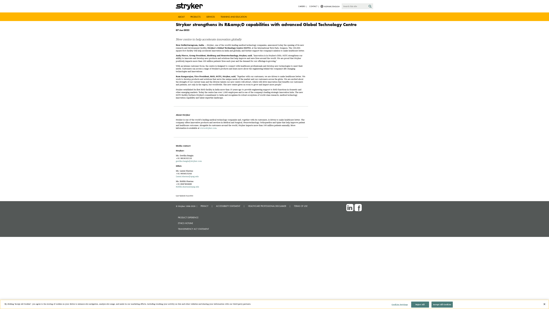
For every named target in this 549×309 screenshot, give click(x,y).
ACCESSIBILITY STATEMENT (228, 206)
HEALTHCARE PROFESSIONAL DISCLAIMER (267, 206)
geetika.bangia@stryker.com (189, 161)
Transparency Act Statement (193, 229)
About (181, 16)
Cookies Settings (400, 304)
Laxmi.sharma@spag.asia (187, 176)
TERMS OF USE (301, 206)
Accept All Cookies (442, 304)
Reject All (420, 304)
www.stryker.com (208, 128)
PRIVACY (204, 206)
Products (195, 16)
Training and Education (234, 16)
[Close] (544, 304)
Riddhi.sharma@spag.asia (187, 187)
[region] (274, 304)
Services (210, 16)
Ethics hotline (185, 223)
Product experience (188, 217)
